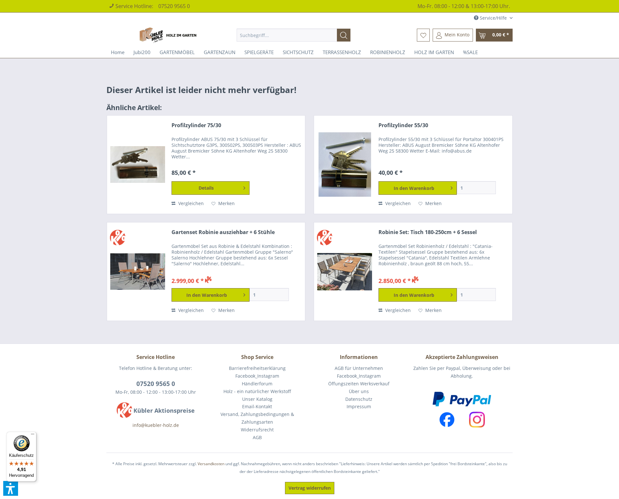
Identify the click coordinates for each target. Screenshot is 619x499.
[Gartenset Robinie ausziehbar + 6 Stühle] (137, 271)
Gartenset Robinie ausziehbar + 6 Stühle (223, 232)
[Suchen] (343, 35)
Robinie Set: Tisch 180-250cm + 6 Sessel (427, 232)
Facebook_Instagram (257, 376)
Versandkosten (211, 463)
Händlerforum (257, 384)
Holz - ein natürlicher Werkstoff (257, 391)
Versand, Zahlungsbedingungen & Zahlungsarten (257, 418)
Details (206, 188)
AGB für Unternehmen (359, 368)
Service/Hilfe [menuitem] (493, 18)
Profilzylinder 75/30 (196, 125)
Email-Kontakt (257, 406)
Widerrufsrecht (257, 430)
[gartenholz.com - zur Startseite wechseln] (169, 35)
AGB (257, 437)
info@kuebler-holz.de (156, 425)
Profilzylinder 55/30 (403, 125)
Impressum (359, 406)
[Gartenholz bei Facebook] (447, 420)
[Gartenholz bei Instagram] (477, 420)
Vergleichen (190, 203)
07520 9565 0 (174, 6)
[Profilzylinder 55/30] (344, 164)
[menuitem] (293, 35)
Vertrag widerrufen (310, 488)
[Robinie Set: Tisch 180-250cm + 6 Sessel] (344, 271)
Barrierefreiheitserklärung (257, 368)
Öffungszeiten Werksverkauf (358, 384)
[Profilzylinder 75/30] (137, 164)
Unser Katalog (257, 399)
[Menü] (32, 435)
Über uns (359, 391)
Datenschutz (358, 399)
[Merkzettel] (423, 35)
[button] (10, 488)
